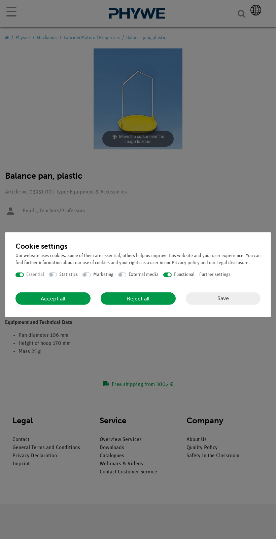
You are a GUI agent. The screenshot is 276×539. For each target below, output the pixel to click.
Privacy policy (186, 262)
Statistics (68, 274)
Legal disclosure (232, 262)
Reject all (138, 298)
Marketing (103, 274)
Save (223, 298)
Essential (35, 274)
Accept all (53, 298)
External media (144, 274)
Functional (184, 274)
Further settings (215, 274)
